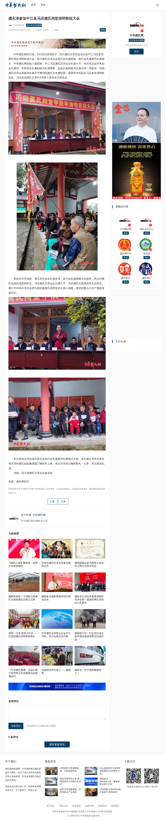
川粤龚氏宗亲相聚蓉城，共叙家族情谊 (69, 769)
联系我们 (115, 806)
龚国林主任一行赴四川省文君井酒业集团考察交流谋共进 (89, 636)
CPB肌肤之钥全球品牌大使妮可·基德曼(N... (110, 790)
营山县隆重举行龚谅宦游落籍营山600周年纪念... (110, 771)
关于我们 (50, 806)
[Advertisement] (136, 81)
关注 (136, 51)
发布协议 (76, 806)
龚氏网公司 (125, 253)
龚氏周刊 (146, 278)
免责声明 (89, 806)
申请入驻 (63, 806)
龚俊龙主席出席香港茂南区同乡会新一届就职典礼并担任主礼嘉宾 (89, 599)
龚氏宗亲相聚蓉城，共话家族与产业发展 (70, 790)
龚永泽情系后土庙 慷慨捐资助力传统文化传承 (70, 781)
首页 (33, 4)
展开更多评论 (57, 744)
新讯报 (146, 253)
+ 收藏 (56, 30)
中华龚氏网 (18, 25)
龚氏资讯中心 (147, 229)
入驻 (35, 790)
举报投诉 (102, 806)
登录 (43, 4)
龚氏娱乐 (125, 278)
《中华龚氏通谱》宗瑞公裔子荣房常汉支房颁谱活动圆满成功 (23, 673)
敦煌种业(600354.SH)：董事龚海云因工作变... (110, 782)
